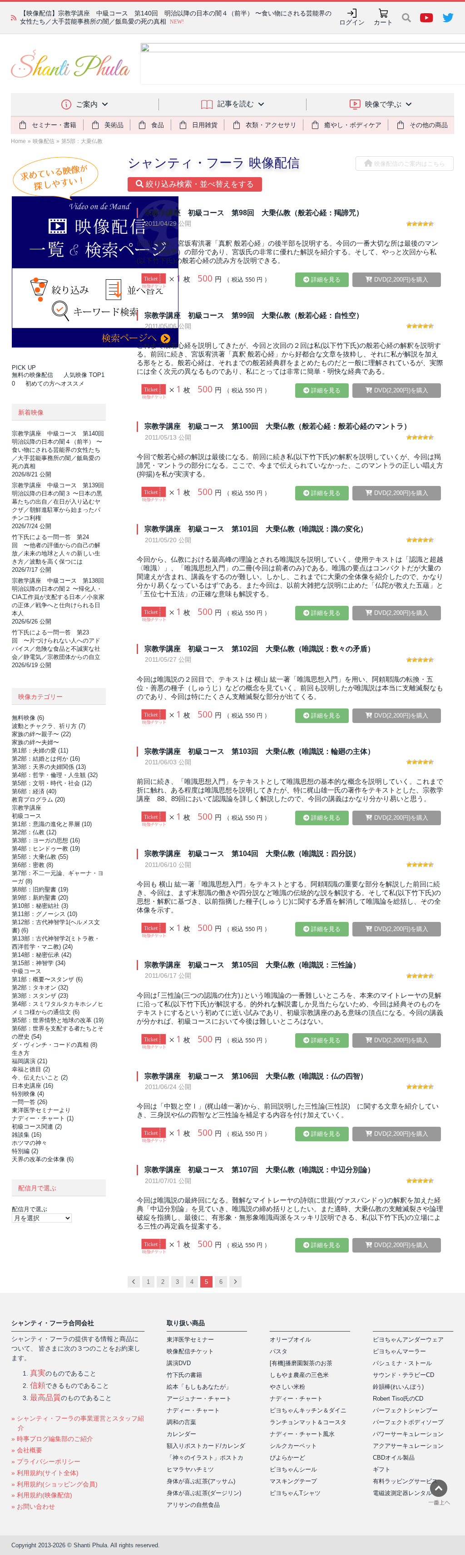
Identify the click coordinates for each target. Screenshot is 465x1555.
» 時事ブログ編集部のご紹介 (52, 1438)
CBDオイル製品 (394, 1457)
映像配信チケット (190, 1351)
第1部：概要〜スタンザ (47, 979)
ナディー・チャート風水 (302, 1434)
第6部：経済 (34, 791)
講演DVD (179, 1363)
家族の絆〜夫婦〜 (35, 742)
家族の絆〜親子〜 (41, 734)
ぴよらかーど (287, 1457)
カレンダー (181, 1434)
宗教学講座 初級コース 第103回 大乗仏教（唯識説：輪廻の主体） (259, 751)
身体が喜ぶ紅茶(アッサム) (201, 1481)
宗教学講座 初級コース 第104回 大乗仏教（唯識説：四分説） (252, 853)
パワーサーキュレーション (408, 1434)
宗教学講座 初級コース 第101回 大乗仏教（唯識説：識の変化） (255, 529)
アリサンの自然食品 (193, 1504)
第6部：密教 (32, 865)
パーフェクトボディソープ (408, 1422)
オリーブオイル (290, 1339)
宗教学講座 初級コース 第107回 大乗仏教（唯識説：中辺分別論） (259, 1170)
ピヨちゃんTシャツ (295, 1493)
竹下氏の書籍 (184, 1375)
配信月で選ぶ (29, 1209)
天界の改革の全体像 (43, 1159)
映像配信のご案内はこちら (408, 163)
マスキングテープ (293, 1481)
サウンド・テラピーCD (403, 1375)
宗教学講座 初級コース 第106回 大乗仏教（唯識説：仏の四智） (255, 1076)
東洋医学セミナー (190, 1339)
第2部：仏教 (34, 832)
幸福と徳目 (31, 1069)
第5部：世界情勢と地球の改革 (58, 1020)
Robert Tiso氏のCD (398, 1398)
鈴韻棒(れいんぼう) (398, 1386)
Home (18, 141)
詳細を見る (325, 279)
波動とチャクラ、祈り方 (48, 726)
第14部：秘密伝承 (41, 954)
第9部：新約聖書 (40, 897)
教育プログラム (38, 799)
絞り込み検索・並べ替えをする (198, 184)
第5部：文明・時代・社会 (52, 783)
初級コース (26, 815)
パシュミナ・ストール (402, 1363)
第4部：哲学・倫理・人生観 (55, 775)
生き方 (21, 1053)
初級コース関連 (37, 1126)
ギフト (382, 1469)
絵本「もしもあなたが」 (199, 1386)
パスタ (278, 1351)
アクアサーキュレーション (408, 1445)
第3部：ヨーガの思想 (46, 840)
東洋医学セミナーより (41, 1110)
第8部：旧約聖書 (40, 889)
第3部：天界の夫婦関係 (49, 766)
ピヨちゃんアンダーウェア (408, 1339)
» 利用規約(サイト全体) (45, 1472)
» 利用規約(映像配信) (41, 1495)
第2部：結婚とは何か (46, 758)
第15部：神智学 (38, 963)
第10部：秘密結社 (40, 905)
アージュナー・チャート (199, 1398)
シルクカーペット (293, 1445)
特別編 (25, 1151)
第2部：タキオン (40, 987)
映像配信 (43, 141)
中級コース (26, 971)
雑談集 (26, 1134)
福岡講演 (29, 1061)
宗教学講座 (26, 807)
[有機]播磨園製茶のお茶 (301, 1363)
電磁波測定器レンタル (402, 1493)
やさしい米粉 (287, 1386)
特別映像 (28, 1093)
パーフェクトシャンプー (405, 1410)
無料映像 (28, 717)
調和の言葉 (181, 1422)
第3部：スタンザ (40, 995)
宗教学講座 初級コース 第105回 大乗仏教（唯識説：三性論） (252, 965)
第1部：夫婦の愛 (40, 750)
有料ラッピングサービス (405, 1481)
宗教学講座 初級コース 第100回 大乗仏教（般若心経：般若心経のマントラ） (277, 426)
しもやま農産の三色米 (299, 1375)
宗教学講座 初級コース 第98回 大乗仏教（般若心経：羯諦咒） (253, 213)
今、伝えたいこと (40, 1077)
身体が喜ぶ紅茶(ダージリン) (204, 1493)
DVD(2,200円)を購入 (400, 279)
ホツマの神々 (29, 1142)
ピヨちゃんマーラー (399, 1351)
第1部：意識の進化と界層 (52, 824)
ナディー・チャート (43, 1118)
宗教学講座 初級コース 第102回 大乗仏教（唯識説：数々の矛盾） (259, 649)
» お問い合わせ (33, 1506)
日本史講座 (32, 1085)
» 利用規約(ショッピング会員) (54, 1484)
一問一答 (29, 1102)
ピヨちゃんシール (293, 1469)
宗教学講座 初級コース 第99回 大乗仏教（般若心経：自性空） (253, 315)
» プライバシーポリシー (45, 1461)
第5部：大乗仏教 (82, 141)
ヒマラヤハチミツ (190, 1469)
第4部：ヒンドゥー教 (46, 848)
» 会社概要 (26, 1450)
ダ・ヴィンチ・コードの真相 (54, 1044)
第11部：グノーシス (44, 914)
